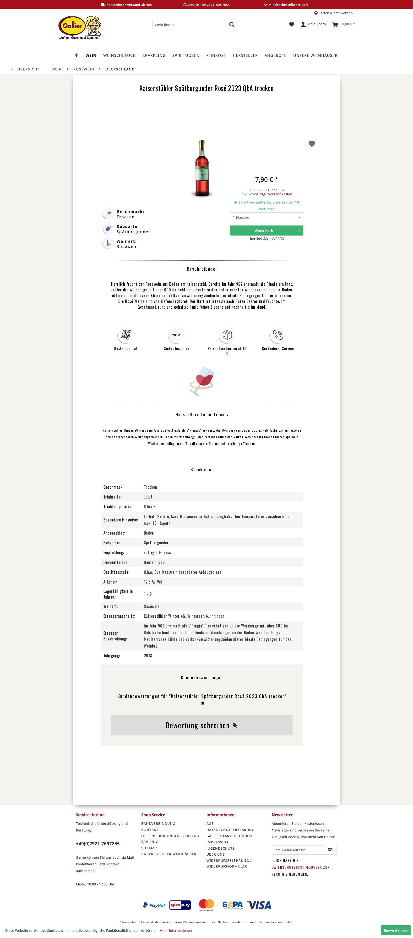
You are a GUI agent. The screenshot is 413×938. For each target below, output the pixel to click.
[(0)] (202, 711)
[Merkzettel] (292, 24)
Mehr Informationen (175, 930)
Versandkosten (194, 922)
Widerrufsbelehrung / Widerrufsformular (229, 863)
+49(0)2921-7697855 (98, 844)
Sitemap (149, 848)
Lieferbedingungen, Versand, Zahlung (171, 839)
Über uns (215, 854)
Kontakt (149, 829)
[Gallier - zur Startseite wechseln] (79, 26)
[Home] (76, 55)
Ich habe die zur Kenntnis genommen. (301, 867)
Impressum (217, 842)
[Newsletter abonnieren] (330, 850)
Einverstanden (396, 930)
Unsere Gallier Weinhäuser (168, 854)
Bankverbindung (158, 823)
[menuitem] (194, 24)
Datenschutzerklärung (230, 829)
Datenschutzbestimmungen (297, 867)
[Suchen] (232, 24)
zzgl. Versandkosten (276, 194)
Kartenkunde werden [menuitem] (336, 13)
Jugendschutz (220, 848)
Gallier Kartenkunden (229, 836)
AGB (210, 823)
